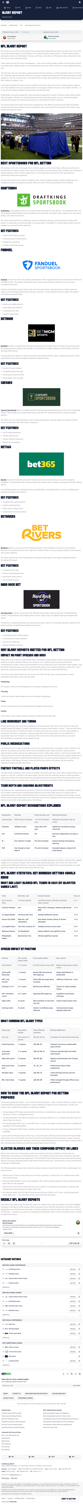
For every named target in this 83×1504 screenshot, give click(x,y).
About (5, 1393)
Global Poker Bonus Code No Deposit (13, 1422)
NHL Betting (6, 1449)
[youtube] (79, 1373)
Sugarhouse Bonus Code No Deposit (13, 1427)
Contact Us (17, 1393)
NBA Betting (6, 1441)
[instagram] (75, 1373)
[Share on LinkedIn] (9, 1243)
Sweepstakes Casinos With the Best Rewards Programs (60, 1419)
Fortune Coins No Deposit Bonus (12, 1424)
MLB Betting (6, 1438)
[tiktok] (63, 1373)
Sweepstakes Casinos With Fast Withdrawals (57, 1424)
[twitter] (67, 1373)
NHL (73, 1457)
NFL (21, 25)
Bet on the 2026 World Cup (10, 1435)
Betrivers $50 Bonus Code (10, 1419)
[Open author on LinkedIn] (78, 1233)
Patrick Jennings (53, 36)
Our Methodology (58, 1393)
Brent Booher (11, 36)
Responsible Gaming (25, 1398)
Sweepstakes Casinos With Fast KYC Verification (58, 1422)
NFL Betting (6, 1447)
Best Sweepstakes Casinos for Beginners (56, 1413)
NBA (32, 1457)
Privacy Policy (8, 1398)
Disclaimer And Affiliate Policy (36, 1393)
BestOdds (4, 25)
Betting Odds (13, 25)
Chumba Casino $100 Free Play (11, 1413)
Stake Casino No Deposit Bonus (12, 1416)
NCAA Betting (6, 1444)
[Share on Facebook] (14, 1243)
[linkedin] (71, 1373)
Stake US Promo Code (50, 1427)
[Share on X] (4, 1243)
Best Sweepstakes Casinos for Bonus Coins (56, 1416)
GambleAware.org (15, 1474)
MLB (53, 1457)
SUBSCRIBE (76, 1385)
